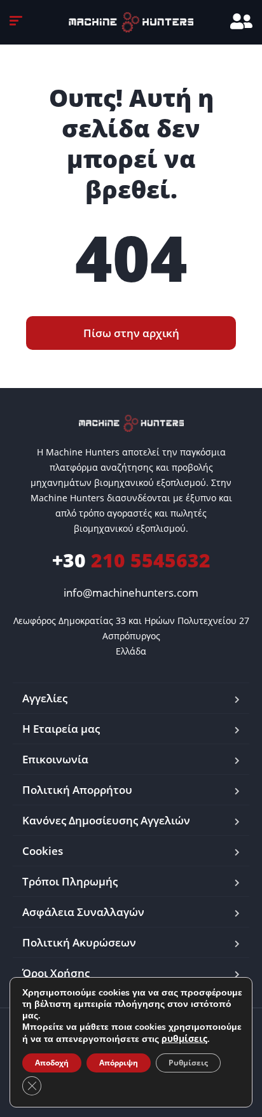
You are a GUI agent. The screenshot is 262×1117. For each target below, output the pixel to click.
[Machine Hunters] (131, 22)
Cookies (42, 850)
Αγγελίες (44, 698)
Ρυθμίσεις (188, 1062)
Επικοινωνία (55, 759)
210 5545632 (131, 560)
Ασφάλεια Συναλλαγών (83, 912)
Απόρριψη (118, 1062)
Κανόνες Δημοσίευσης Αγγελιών (106, 820)
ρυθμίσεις (184, 1038)
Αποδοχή (52, 1062)
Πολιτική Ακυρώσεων (79, 942)
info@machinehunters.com (131, 592)
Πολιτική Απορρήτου (77, 789)
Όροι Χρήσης (56, 973)
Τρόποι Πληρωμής (70, 881)
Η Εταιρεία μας (61, 728)
